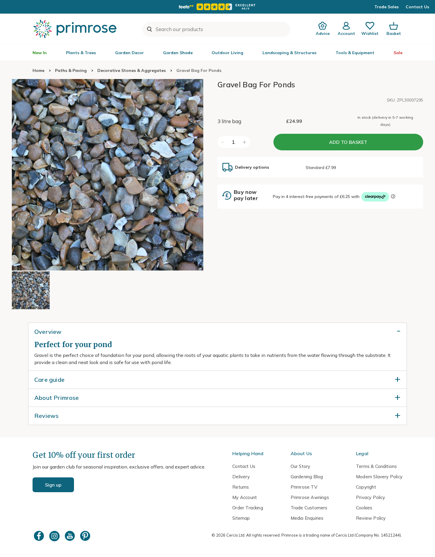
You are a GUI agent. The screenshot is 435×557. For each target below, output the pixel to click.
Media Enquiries (307, 518)
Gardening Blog (307, 476)
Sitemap (241, 518)
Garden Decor (129, 52)
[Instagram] (55, 535)
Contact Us (417, 6)
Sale (398, 52)
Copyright (366, 487)
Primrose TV (304, 487)
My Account (244, 497)
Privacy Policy (370, 497)
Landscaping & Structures (289, 52)
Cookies (364, 508)
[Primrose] (76, 28)
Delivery (241, 476)
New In (40, 52)
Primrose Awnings (310, 497)
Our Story (300, 466)
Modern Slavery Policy (379, 476)
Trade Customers (309, 508)
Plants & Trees (81, 52)
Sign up (53, 485)
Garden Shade (178, 52)
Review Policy (371, 518)
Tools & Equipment (355, 52)
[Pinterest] (86, 535)
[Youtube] (70, 535)
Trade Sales (386, 6)
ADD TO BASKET (348, 142)
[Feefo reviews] (217, 7)
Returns (240, 487)
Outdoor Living (227, 52)
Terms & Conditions (376, 466)
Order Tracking (247, 508)
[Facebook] (40, 535)
